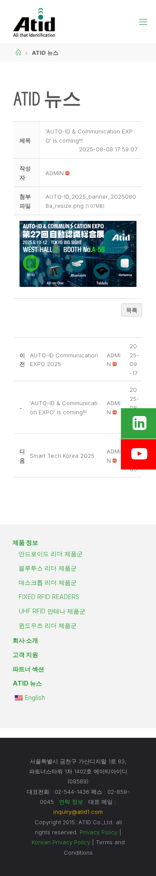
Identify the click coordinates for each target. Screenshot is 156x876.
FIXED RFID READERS (49, 596)
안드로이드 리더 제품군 (51, 553)
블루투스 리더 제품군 (48, 568)
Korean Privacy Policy (61, 842)
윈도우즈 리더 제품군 (48, 625)
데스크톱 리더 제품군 (48, 582)
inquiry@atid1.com (78, 811)
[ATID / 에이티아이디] (34, 21)
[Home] (18, 52)
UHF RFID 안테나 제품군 (52, 611)
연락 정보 (71, 801)
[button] (55, 173)
